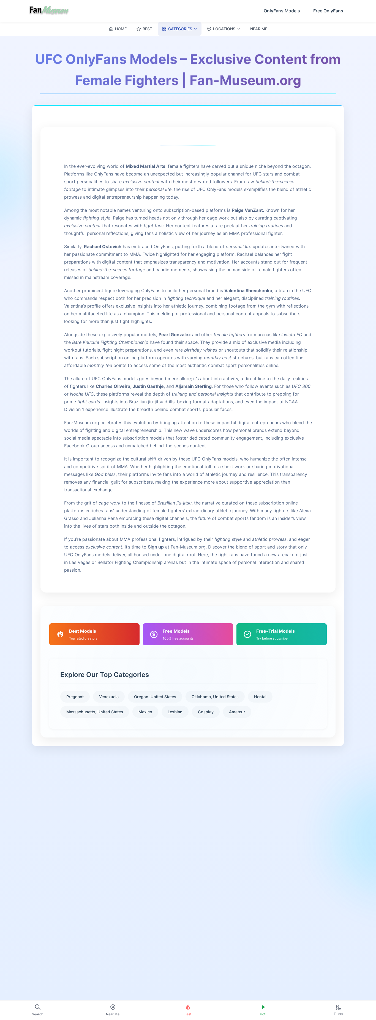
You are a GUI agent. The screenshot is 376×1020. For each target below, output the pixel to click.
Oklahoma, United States (215, 696)
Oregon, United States (155, 696)
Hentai (260, 696)
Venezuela (109, 696)
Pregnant (75, 696)
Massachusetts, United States (94, 711)
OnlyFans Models (282, 10)
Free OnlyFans (328, 10)
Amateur (237, 711)
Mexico (145, 711)
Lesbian (175, 711)
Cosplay (206, 711)
